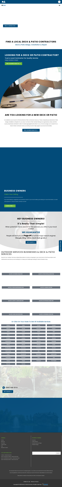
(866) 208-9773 (11, 388)
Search (58, 453)
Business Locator (4, 447)
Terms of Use (36, 475)
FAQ (2, 446)
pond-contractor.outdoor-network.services (9, 456)
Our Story (3, 443)
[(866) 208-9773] (3, 387)
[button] (59, 2)
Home (2, 440)
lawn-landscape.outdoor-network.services (9, 459)
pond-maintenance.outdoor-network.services (10, 458)
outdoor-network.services (6, 455)
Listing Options (35, 441)
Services (34, 440)
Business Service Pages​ (37, 443)
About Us (3, 441)
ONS (45, 484)
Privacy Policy (29, 475)
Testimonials (3, 444)
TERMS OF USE (26, 481)
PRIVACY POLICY (35, 481)
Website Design (35, 444)
